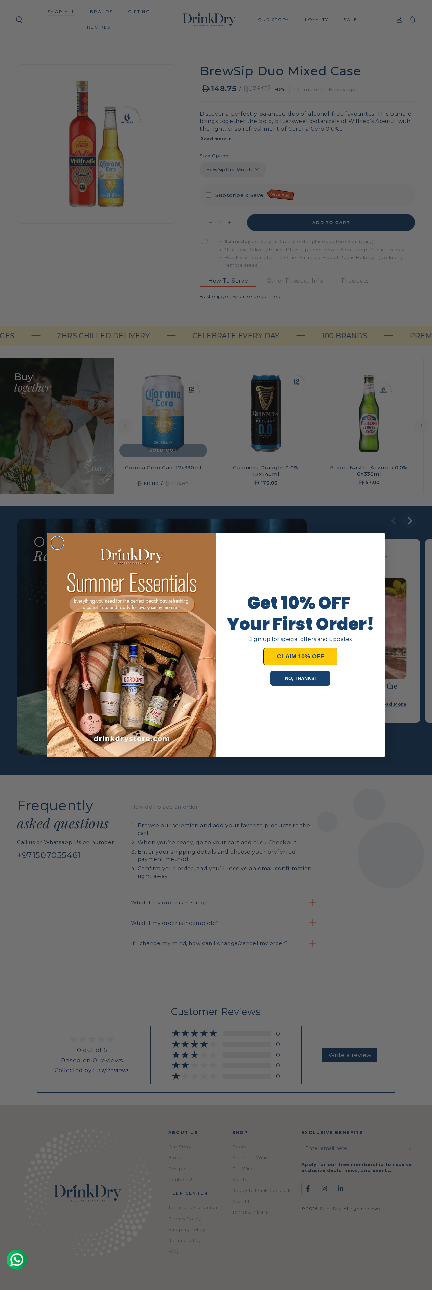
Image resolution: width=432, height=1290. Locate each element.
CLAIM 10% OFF (300, 656)
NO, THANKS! (300, 678)
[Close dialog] (57, 543)
